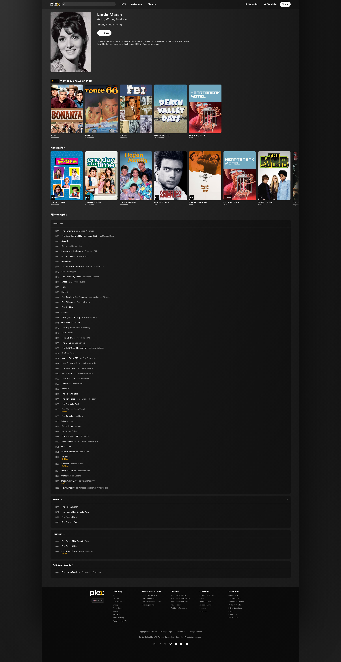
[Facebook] (176, 644)
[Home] (55, 4)
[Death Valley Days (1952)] (170, 112)
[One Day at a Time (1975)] (101, 178)
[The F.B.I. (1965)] (136, 112)
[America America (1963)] (170, 178)
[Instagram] (154, 644)
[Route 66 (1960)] (101, 112)
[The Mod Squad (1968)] (274, 178)
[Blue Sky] (170, 644)
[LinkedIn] (181, 644)
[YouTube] (186, 644)
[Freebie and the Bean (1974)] (205, 178)
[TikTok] (160, 644)
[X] (165, 644)
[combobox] (91, 4)
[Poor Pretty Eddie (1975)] (205, 112)
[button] (104, 33)
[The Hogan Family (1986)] (136, 178)
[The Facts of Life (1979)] (67, 178)
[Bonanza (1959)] (67, 112)
